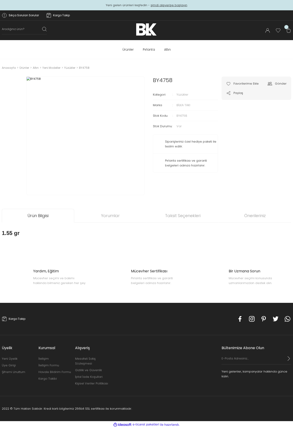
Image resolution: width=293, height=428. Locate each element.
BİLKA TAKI (183, 105)
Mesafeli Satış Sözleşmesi (85, 361)
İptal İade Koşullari (89, 377)
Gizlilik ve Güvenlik (88, 370)
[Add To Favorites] (242, 83)
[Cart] (288, 30)
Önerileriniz (255, 215)
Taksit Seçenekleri (183, 215)
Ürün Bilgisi (38, 215)
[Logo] (146, 29)
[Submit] (289, 358)
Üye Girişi (9, 365)
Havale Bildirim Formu (54, 372)
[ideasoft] (122, 424)
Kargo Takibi (47, 378)
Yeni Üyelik (9, 358)
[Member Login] (267, 30)
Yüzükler (182, 94)
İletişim (43, 358)
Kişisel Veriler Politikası (91, 383)
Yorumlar (110, 215)
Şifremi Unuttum (13, 372)
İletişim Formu (48, 365)
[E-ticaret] (146, 424)
